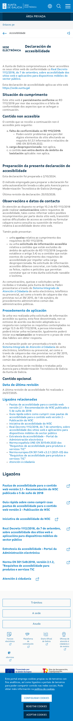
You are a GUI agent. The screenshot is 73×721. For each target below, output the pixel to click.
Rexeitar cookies (36, 706)
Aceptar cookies (36, 715)
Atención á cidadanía (22, 462)
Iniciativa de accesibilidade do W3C (30, 423)
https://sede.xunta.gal (16, 88)
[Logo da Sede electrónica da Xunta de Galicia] (19, 6)
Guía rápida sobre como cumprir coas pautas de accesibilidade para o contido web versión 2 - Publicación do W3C (38, 417)
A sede (36, 613)
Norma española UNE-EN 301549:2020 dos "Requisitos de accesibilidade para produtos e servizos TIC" (37, 446)
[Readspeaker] (68, 33)
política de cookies (44, 689)
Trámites (36, 602)
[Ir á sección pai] (5, 33)
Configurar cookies (36, 698)
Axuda (36, 624)
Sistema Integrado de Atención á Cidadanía (29, 347)
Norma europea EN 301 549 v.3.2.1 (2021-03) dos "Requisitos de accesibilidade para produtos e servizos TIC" (38, 455)
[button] (58, 6)
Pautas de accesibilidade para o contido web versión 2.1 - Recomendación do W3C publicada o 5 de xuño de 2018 (39, 407)
